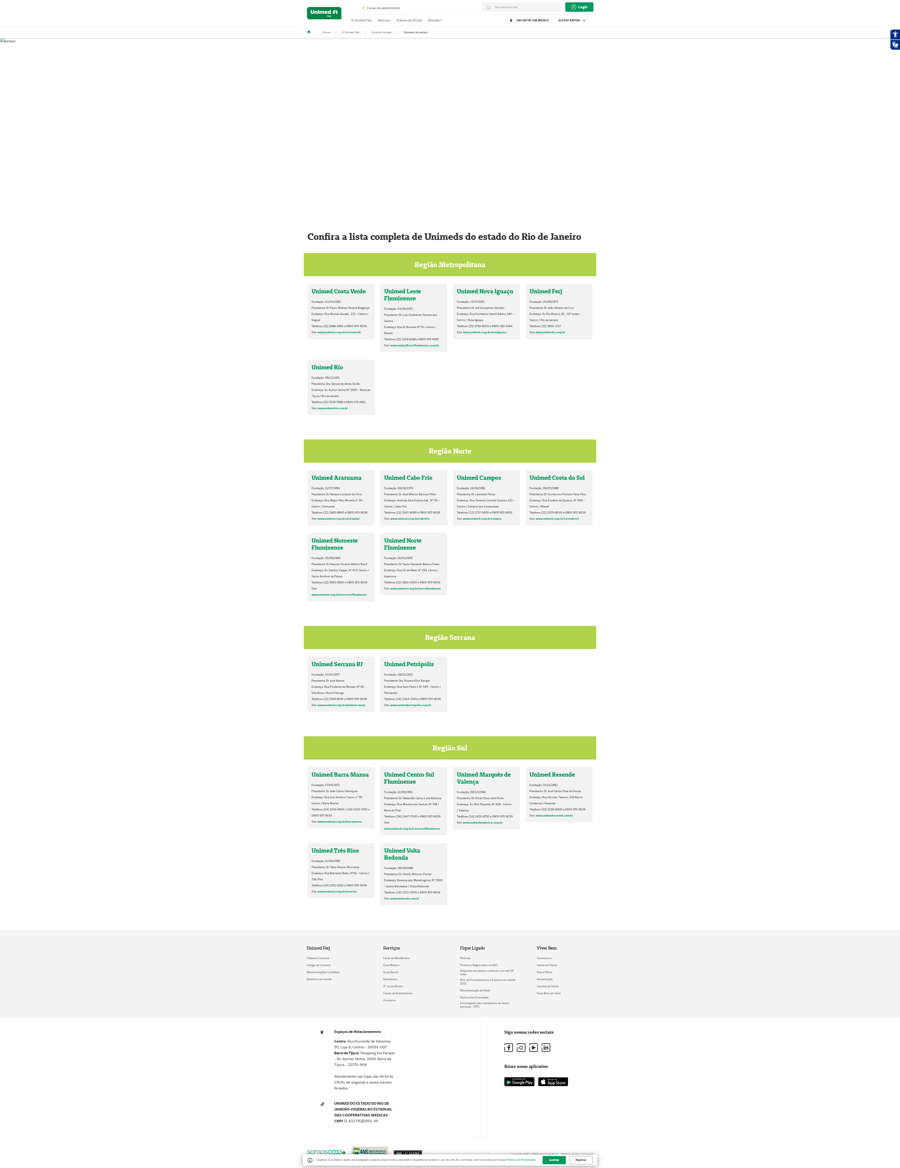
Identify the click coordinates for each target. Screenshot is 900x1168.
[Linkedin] (546, 1047)
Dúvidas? (435, 20)
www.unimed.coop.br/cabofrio (410, 518)
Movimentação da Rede (475, 990)
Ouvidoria (389, 1000)
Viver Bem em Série (549, 993)
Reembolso (390, 979)
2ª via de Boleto (393, 986)
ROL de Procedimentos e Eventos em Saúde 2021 (487, 981)
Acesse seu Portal (409, 20)
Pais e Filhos (544, 972)
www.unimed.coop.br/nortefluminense (415, 588)
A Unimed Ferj (361, 20)
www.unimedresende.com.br (554, 815)
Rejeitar (580, 1160)
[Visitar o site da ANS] (370, 1151)
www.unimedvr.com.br (404, 898)
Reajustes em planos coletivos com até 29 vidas (487, 972)
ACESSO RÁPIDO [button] (570, 20)
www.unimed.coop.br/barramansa (339, 821)
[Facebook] (508, 1047)
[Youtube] (533, 1047)
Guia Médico (391, 965)
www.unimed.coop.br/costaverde (339, 332)
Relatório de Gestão (319, 979)
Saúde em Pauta (547, 965)
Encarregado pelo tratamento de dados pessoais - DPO (484, 1004)
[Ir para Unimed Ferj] (324, 14)
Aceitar (554, 1160)
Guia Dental (390, 972)
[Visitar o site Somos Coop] (326, 1152)
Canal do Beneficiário (396, 958)
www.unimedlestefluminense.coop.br (414, 345)
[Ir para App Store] (553, 1081)
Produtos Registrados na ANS (479, 965)
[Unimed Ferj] (310, 32)
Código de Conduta (319, 965)
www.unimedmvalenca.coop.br (483, 822)
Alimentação (545, 979)
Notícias (465, 958)
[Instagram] (521, 1047)
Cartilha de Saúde (548, 986)
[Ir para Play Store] (519, 1081)
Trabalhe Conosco (318, 958)
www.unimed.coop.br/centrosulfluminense (412, 828)
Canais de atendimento (383, 8)
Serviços (384, 20)
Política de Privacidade (474, 997)
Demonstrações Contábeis (323, 972)
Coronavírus (544, 958)
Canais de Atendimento (397, 993)
